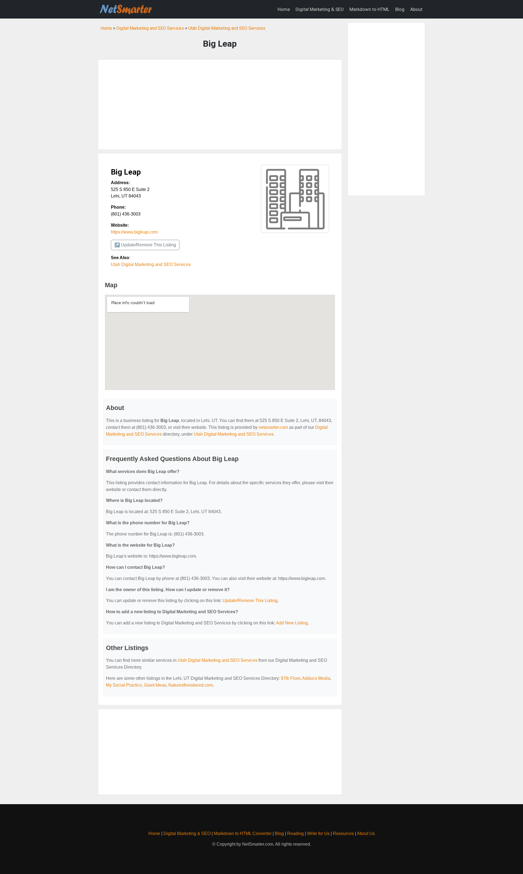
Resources (343, 833)
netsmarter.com (273, 427)
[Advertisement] (220, 104)
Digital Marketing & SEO (320, 9)
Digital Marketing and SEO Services (150, 28)
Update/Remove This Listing (250, 600)
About (416, 9)
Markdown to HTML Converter (243, 833)
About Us (366, 833)
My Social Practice (124, 685)
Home (284, 9)
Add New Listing (292, 623)
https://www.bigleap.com (134, 232)
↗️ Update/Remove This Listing (145, 245)
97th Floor (290, 678)
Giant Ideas (155, 685)
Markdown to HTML (369, 9)
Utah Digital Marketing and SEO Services (226, 28)
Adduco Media (316, 678)
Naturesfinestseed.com (190, 685)
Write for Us (318, 833)
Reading (295, 833)
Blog (400, 9)
